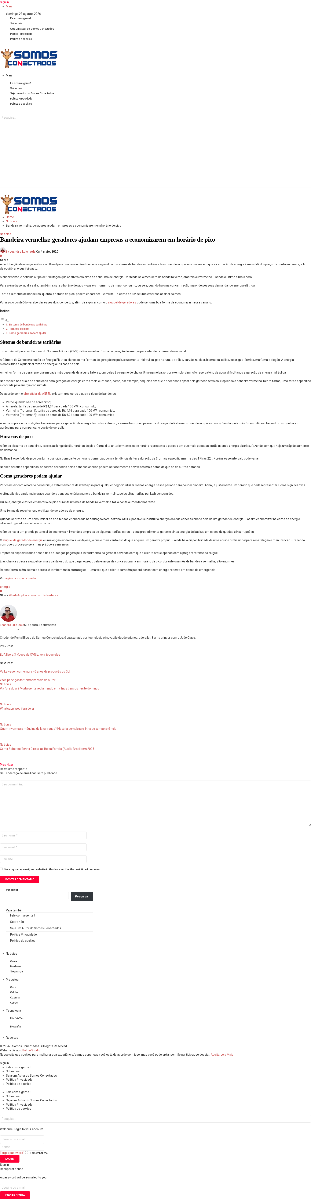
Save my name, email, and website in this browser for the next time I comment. (53, 869)
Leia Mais (227, 1054)
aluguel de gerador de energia (23, 540)
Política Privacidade (21, 33)
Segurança (16, 971)
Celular (14, 992)
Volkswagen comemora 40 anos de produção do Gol (35, 671)
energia (5, 586)
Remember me (39, 1153)
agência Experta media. (21, 578)
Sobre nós (16, 23)
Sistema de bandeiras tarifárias (28, 324)
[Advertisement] (155, 157)
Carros (14, 1002)
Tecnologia (13, 1010)
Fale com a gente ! (20, 18)
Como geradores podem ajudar (27, 333)
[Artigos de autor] (8, 620)
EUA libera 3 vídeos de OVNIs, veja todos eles (30, 654)
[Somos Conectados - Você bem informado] (29, 67)
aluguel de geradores (122, 302)
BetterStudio (31, 1050)
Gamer (14, 961)
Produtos (12, 979)
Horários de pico (19, 328)
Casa (13, 987)
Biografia (15, 1026)
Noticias (5, 234)
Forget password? (12, 1153)
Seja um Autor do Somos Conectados (32, 28)
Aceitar (216, 1054)
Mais (9, 6)
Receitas (12, 1037)
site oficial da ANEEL (37, 393)
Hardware (15, 966)
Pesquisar (12, 889)
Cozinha (14, 997)
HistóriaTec (16, 1018)
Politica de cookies (21, 38)
